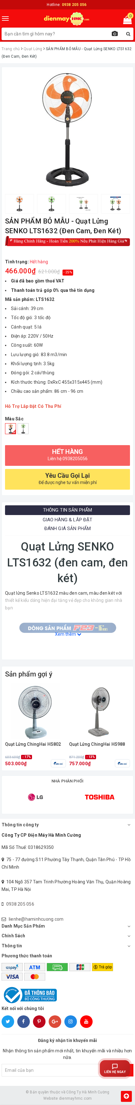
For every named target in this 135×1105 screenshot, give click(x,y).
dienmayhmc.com (75, 1098)
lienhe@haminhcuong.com (36, 919)
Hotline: (66, 5)
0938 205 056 (20, 904)
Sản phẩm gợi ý (28, 674)
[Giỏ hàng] (125, 21)
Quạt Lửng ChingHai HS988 (97, 744)
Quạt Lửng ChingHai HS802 (33, 744)
